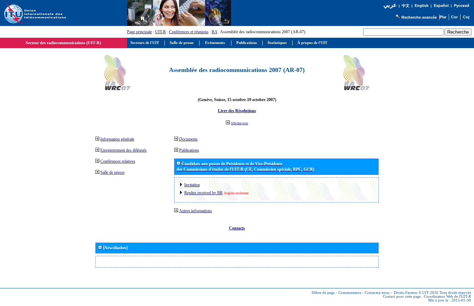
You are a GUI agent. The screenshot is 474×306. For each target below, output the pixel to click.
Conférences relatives (117, 161)
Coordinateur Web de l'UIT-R (447, 296)
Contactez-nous (377, 293)
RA (214, 31)
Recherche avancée (419, 17)
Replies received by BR (203, 192)
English (422, 5)
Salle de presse (112, 172)
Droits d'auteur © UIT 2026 (416, 293)
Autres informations (195, 210)
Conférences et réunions (189, 31)
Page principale (139, 31)
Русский (461, 5)
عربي (390, 5)
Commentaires (349, 293)
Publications (189, 150)
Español (441, 5)
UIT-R (160, 31)
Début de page (323, 293)
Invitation (192, 184)
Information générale (117, 139)
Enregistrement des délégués (123, 150)
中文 (405, 6)
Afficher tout (239, 123)
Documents (188, 139)
